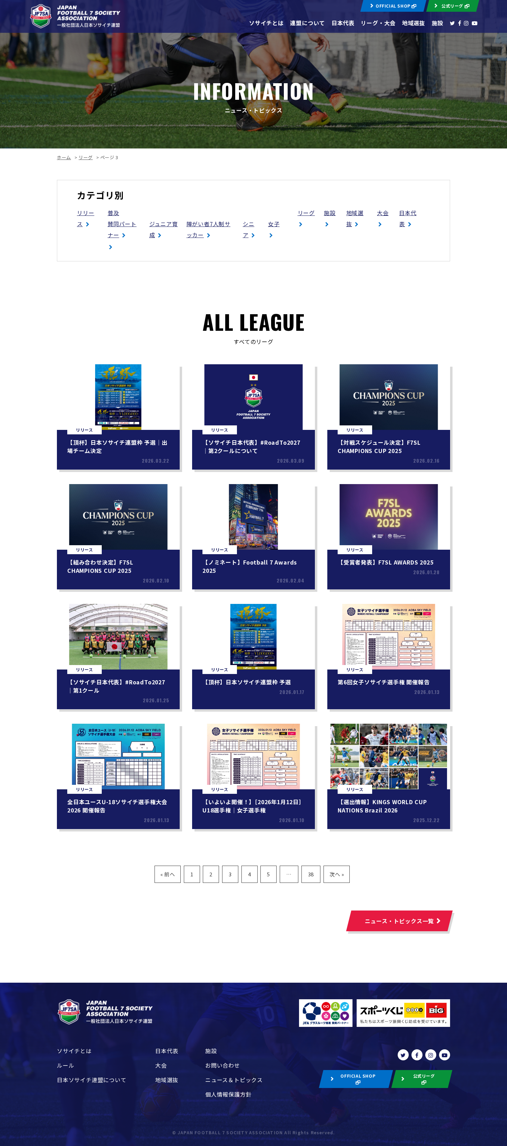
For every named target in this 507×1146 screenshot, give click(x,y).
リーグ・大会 (378, 23)
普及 (113, 213)
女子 (274, 224)
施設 (438, 23)
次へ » (336, 874)
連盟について (307, 23)
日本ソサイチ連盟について (92, 1080)
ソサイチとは (266, 23)
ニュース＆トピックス (234, 1080)
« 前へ (167, 874)
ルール (65, 1065)
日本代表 (343, 23)
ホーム (64, 157)
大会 (383, 213)
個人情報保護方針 (228, 1094)
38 (311, 874)
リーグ (86, 157)
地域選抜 (413, 23)
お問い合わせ (222, 1065)
